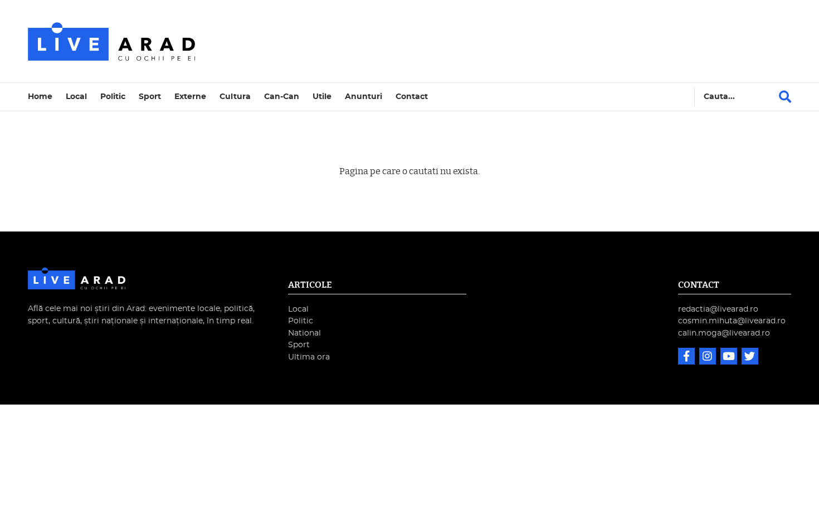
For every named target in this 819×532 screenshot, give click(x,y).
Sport (150, 96)
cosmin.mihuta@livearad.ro (732, 321)
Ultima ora (309, 357)
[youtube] (729, 357)
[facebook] (687, 357)
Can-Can (281, 96)
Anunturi (363, 96)
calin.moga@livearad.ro (724, 333)
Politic (112, 96)
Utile (322, 96)
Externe (190, 96)
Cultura (235, 96)
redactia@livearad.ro (718, 309)
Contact (412, 96)
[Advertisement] (506, 41)
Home (40, 96)
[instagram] (708, 357)
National (304, 333)
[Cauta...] (785, 96)
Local (76, 96)
